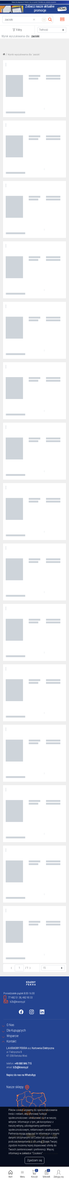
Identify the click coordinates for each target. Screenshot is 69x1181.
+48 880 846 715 (23, 1063)
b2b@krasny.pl (20, 1067)
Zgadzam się (34, 1160)
